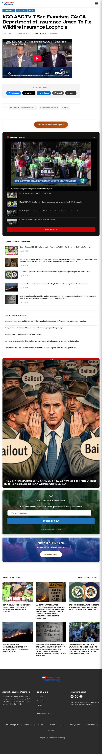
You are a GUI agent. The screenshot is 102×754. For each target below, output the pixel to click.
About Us (39, 696)
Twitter (30, 93)
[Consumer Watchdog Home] (51, 678)
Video (31, 10)
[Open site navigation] (97, 3)
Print (72, 93)
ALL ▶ (93, 137)
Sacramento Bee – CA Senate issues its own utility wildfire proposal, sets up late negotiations (40, 348)
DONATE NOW (51, 554)
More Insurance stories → (89, 578)
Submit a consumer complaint (51, 124)
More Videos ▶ (51, 229)
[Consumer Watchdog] (8, 3)
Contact (39, 709)
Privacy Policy (75, 725)
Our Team (40, 701)
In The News (8, 10)
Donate (40, 725)
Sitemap (52, 725)
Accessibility (90, 725)
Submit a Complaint (43, 713)
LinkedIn (45, 93)
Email (59, 93)
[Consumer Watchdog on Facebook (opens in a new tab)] (72, 697)
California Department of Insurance (23, 108)
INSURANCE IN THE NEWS (16, 316)
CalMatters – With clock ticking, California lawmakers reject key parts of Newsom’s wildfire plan (42, 341)
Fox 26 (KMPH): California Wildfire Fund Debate (23, 334)
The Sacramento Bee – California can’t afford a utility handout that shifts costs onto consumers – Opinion (45, 321)
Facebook (15, 93)
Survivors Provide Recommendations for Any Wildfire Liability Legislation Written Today (53, 284)
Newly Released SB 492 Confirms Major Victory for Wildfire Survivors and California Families (55, 247)
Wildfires (65, 108)
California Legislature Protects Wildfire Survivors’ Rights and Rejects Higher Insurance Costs (55, 271)
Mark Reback (40, 33)
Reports (39, 705)
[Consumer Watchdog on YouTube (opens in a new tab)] (80, 697)
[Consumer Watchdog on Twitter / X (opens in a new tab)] (76, 697)
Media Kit (28, 725)
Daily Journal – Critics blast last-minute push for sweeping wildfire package (34, 328)
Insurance (21, 10)
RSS (62, 725)
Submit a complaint (11, 725)
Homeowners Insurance (49, 108)
